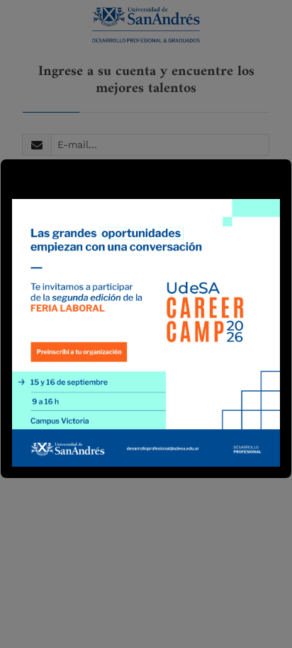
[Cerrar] (18, 177)
